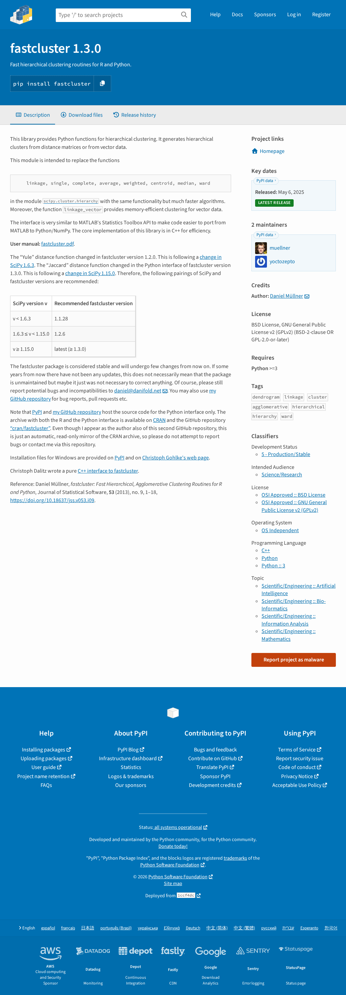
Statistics (131, 767)
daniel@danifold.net (137, 390)
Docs (237, 14)
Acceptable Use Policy (296, 785)
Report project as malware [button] (294, 659)
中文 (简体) (217, 928)
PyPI (37, 412)
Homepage (272, 151)
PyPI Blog (128, 749)
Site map (173, 883)
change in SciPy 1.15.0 (90, 273)
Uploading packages (44, 758)
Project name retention (43, 776)
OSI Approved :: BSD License (293, 495)
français (68, 928)
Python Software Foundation (169, 864)
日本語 (87, 928)
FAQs (46, 785)
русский (268, 928)
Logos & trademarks (131, 776)
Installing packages (43, 749)
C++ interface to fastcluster (108, 471)
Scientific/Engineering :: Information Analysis (289, 619)
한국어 (331, 928)
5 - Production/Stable (286, 454)
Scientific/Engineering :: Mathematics (289, 635)
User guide (43, 767)
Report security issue (299, 758)
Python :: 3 (273, 565)
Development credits (212, 785)
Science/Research (282, 474)
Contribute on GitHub (212, 758)
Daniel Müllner (286, 296)
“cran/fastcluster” (30, 428)
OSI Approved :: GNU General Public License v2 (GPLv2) (294, 506)
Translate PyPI (212, 767)
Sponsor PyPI (215, 776)
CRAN (159, 420)
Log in (294, 14)
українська (148, 928)
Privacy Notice (297, 776)
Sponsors (265, 14)
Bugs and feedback (215, 749)
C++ (266, 550)
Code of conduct (297, 767)
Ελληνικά (172, 928)
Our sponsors (130, 785)
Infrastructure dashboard (128, 758)
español (48, 928)
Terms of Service (297, 749)
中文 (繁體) (244, 928)
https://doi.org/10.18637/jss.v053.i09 (52, 500)
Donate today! (173, 846)
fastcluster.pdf (57, 244)
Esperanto (309, 928)
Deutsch (193, 928)
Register (321, 14)
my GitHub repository (77, 412)
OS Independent (280, 530)
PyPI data (264, 181)
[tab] (32, 115)
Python (270, 558)
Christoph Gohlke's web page (175, 457)
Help (215, 14)
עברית (288, 928)
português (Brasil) (116, 928)
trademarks (235, 858)
